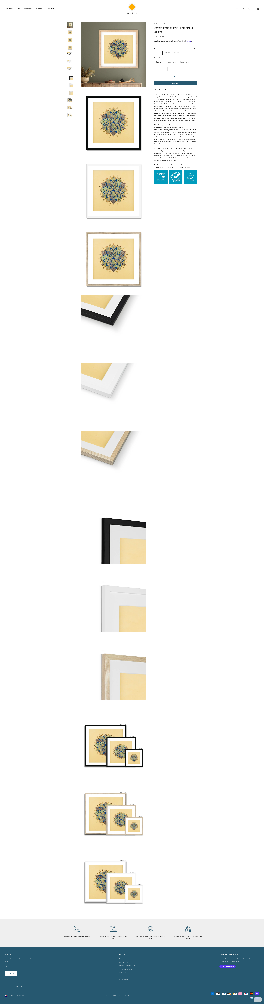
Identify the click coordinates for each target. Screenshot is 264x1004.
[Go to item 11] (70, 99)
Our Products (123, 962)
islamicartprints (159, 23)
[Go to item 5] (70, 55)
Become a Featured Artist (127, 966)
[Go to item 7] (70, 70)
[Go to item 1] (70, 25)
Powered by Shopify (124, 995)
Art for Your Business (125, 969)
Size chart (194, 49)
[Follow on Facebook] (6, 986)
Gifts (18, 9)
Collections (9, 9)
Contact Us (122, 972)
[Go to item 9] (70, 84)
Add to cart (175, 77)
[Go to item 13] (70, 114)
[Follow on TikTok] (22, 986)
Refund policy (123, 979)
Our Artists (28, 9)
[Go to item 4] (70, 47)
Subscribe (11, 973)
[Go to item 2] (70, 32)
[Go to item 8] (70, 77)
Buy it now (175, 83)
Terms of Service (124, 976)
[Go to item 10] (70, 92)
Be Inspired (40, 9)
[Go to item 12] (70, 107)
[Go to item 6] (70, 62)
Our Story (51, 9)
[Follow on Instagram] (11, 986)
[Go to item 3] (70, 40)
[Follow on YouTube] (17, 986)
